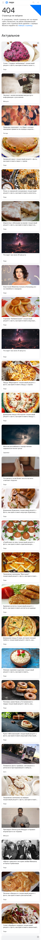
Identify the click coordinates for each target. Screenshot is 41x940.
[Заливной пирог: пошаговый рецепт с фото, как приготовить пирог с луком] (20, 152)
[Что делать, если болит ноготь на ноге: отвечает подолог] (20, 472)
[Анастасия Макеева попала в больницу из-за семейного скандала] (20, 280)
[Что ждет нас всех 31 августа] (20, 344)
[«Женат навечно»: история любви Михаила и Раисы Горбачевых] (20, 855)
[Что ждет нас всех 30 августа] (20, 248)
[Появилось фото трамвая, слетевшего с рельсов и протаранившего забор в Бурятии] (20, 759)
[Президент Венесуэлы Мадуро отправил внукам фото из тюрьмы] (20, 823)
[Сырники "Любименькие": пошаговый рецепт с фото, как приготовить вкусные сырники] (20, 312)
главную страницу (25, 25)
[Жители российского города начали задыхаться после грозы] (20, 440)
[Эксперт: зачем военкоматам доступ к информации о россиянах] (20, 88)
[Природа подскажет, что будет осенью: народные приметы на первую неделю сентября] (20, 120)
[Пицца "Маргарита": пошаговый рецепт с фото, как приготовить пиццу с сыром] (20, 376)
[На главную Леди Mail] (11, 2)
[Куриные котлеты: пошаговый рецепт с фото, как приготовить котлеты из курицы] (20, 599)
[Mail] (7, 2)
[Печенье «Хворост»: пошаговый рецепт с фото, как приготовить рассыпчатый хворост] (20, 887)
